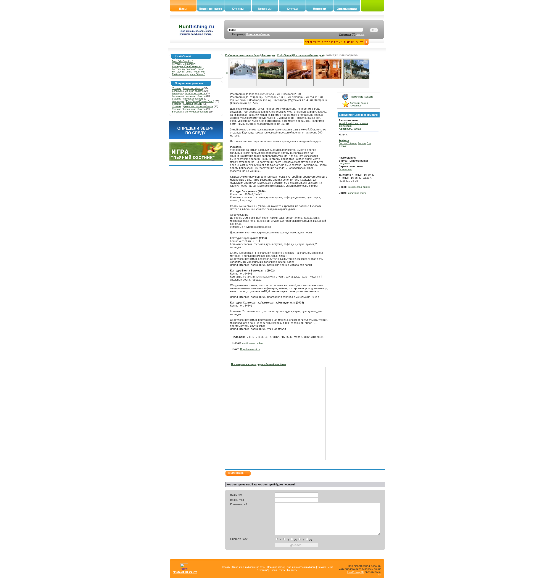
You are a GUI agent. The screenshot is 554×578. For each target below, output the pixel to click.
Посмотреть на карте (361, 96)
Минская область (194, 91)
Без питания (345, 169)
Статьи (292, 8)
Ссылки (321, 567)
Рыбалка (344, 140)
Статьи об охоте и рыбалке (301, 567)
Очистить (360, 35)
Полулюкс (344, 163)
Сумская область (192, 104)
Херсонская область (194, 109)
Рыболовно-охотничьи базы (242, 55)
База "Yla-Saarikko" (182, 61)
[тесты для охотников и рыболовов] (196, 138)
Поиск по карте (210, 8)
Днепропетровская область (198, 106)
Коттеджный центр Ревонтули (188, 71)
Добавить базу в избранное (359, 104)
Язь (369, 143)
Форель (362, 143)
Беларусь (177, 91)
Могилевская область (196, 111)
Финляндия (178, 101)
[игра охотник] (196, 160)
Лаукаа (357, 128)
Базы (183, 8)
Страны (238, 8)
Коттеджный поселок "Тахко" (188, 69)
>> (370, 73)
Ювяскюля (345, 128)
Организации (347, 8)
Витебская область (195, 93)
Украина (176, 88)
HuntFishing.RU (355, 572)
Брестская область (195, 96)
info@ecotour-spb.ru (252, 343)
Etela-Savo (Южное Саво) (200, 101)
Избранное (345, 34)
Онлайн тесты (277, 570)
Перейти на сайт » (250, 349)
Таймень (352, 143)
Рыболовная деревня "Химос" (188, 74)
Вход (379, 574)
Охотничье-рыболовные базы (248, 567)
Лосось (343, 143)
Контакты (292, 570)
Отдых (342, 146)
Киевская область (258, 34)
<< (226, 73)
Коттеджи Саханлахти (184, 64)
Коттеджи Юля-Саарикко (186, 66)
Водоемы (265, 8)
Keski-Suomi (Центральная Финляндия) (300, 55)
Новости (319, 8)
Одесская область (193, 98)
